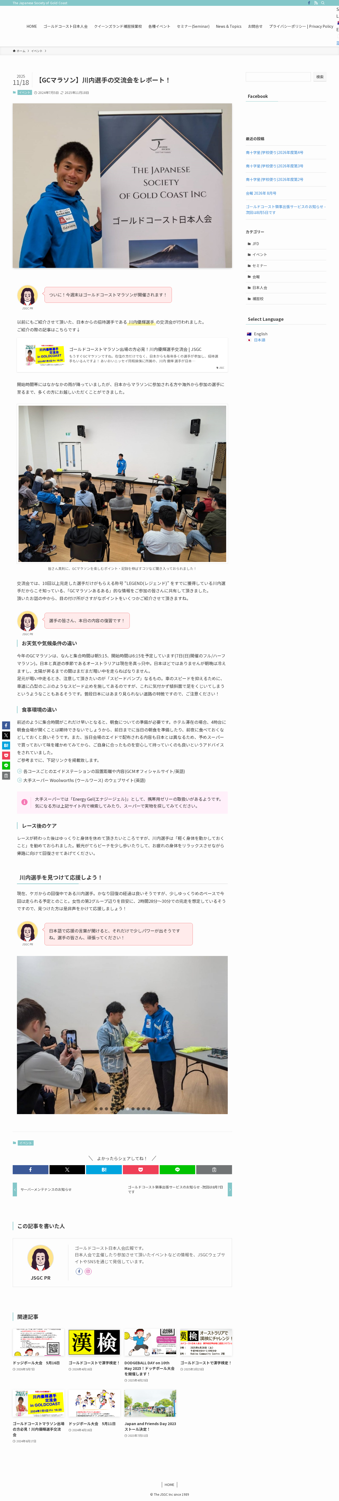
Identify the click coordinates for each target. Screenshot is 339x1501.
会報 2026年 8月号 (261, 193)
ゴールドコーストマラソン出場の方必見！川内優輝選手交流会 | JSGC (135, 349)
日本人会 (259, 287)
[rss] (316, 3)
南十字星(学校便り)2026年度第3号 (275, 165)
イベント (24, 92)
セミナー (259, 265)
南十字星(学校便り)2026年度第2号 (275, 179)
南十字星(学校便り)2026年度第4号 (275, 152)
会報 (256, 276)
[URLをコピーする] (214, 1169)
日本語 (259, 339)
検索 (320, 76)
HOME (169, 1484)
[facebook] (309, 3)
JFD (255, 243)
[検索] (322, 3)
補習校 (258, 298)
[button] (95, 1108)
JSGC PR (41, 1277)
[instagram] (88, 1271)
